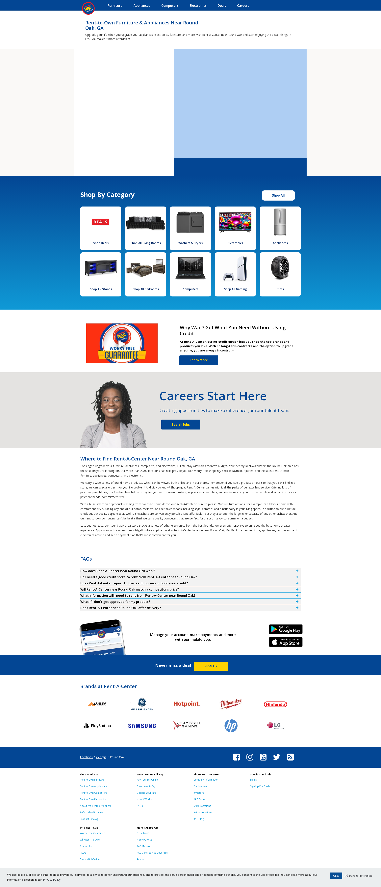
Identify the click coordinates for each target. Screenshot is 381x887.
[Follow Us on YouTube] (263, 761)
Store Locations (202, 806)
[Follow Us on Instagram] (249, 761)
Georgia (101, 757)
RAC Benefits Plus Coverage (152, 852)
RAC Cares (199, 799)
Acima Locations (202, 812)
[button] (358, 876)
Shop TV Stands (101, 289)
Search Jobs (181, 424)
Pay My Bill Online (90, 859)
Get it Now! (143, 833)
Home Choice (144, 839)
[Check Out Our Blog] (290, 761)
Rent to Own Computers (93, 792)
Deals (253, 779)
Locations (86, 757)
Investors (198, 792)
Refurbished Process (91, 812)
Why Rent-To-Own (90, 839)
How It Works (144, 799)
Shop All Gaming (235, 289)
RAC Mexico (143, 846)
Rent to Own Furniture (92, 779)
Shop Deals (101, 243)
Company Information (205, 779)
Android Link (286, 630)
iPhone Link (286, 643)
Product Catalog (89, 819)
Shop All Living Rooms (146, 243)
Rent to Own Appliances (93, 786)
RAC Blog (198, 819)
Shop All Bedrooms (146, 289)
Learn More (199, 360)
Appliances (280, 243)
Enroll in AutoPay (146, 786)
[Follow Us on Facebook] (236, 761)
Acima (140, 859)
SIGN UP (211, 666)
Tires (280, 289)
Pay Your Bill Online (148, 779)
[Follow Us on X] (276, 761)
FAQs (140, 806)
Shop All (278, 195)
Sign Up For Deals (260, 786)
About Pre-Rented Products (95, 806)
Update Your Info (146, 792)
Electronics (235, 243)
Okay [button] (336, 875)
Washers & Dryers (190, 243)
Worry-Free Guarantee (92, 833)
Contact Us (86, 846)
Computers (190, 289)
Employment (200, 786)
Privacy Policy (52, 879)
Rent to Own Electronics (93, 799)
